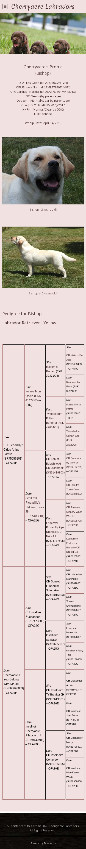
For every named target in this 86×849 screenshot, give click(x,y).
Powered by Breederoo (43, 843)
